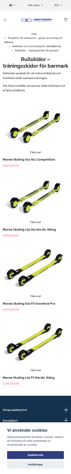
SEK (57, 5)
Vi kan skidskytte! (15, 409)
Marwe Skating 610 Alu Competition (29, 159)
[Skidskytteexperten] (36, 20)
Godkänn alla (35, 454)
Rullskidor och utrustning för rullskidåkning (36, 46)
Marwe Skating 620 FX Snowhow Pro (29, 303)
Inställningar (35, 464)
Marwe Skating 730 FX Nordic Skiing (29, 377)
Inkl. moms (34, 5)
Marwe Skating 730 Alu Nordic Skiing (29, 229)
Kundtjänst (10, 420)
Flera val (35, 152)
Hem (34, 33)
